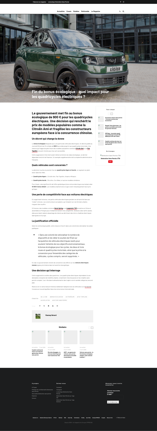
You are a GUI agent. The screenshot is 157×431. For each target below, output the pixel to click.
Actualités (61, 11)
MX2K (65, 417)
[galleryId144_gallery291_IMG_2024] (70, 337)
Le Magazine (95, 11)
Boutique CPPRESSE (96, 417)
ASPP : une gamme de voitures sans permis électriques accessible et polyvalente (70, 354)
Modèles (76, 11)
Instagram (59, 389)
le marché (88, 287)
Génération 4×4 (35, 417)
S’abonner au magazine (39, 2)
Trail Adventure (76, 417)
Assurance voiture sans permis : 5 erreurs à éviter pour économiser (113, 119)
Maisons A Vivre (110, 417)
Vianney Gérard (36, 87)
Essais (69, 11)
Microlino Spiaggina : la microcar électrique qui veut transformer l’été (54, 353)
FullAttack (60, 417)
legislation (46, 300)
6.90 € (110, 161)
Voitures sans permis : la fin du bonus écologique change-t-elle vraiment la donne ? (86, 354)
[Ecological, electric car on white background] (86, 337)
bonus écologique (57, 297)
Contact (34, 398)
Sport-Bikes (88, 417)
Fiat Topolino (82, 297)
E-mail (109, 394)
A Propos (34, 387)
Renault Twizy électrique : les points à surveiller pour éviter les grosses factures (113, 127)
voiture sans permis (60, 300)
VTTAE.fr (55, 417)
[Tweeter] (44, 306)
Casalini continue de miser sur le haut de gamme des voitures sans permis (37, 352)
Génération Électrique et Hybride (46, 417)
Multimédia (85, 11)
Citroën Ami (70, 297)
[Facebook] (120, 1)
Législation (52, 87)
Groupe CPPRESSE (87, 422)
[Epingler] (48, 306)
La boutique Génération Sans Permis (58, 2)
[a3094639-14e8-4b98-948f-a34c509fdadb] (101, 135)
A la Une (44, 297)
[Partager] (39, 306)
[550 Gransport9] (38, 337)
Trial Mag (82, 417)
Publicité (34, 396)
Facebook (59, 387)
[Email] (57, 306)
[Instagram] (123, 1)
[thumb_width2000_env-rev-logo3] (54, 337)
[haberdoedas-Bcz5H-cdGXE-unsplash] (101, 127)
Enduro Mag (70, 417)
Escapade (103, 417)
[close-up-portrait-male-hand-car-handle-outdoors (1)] (101, 119)
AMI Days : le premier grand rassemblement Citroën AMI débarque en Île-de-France (112, 135)
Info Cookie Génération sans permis (41, 393)
